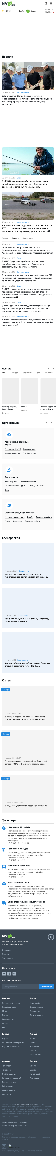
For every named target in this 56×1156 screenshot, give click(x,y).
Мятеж (24, 407)
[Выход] (51, 3)
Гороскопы (6, 1094)
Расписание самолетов (19, 826)
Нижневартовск (22, 92)
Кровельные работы (44, 517)
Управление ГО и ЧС (13, 449)
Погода (5, 1023)
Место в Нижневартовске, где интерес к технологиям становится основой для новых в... (26, 575)
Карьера (6, 1038)
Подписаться (46, 986)
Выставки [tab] (49, 372)
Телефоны (6, 1070)
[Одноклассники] (9, 973)
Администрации (11, 481)
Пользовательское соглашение (14, 1122)
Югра (18, 178)
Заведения (34, 1046)
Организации (11, 423)
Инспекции (41, 486)
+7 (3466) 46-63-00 (16, 860)
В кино (33, 1038)
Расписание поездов (18, 848)
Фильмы (33, 1050)
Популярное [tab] (27, 238)
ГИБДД (32, 486)
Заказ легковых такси (18, 882)
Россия (5, 1015)
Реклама (5, 954)
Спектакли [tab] (27, 372)
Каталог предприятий (11, 1078)
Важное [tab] (15, 238)
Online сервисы (8, 1074)
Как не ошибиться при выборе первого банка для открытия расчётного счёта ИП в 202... (27, 664)
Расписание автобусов (19, 865)
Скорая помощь (29, 449)
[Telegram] (14, 973)
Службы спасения (30, 453)
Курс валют (35, 1003)
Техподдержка (8, 958)
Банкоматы (35, 1011)
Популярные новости (11, 1003)
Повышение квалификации (14, 1042)
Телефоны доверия (12, 453)
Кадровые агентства (11, 1046)
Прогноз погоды (9, 1082)
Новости (7, 57)
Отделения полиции (28, 481)
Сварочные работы (32, 521)
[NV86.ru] (9, 4)
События (34, 1042)
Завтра (33, 1070)
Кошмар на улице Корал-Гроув (9, 408)
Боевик (24, 410)
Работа (5, 1034)
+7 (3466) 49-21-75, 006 (18, 843)
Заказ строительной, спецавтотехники (27, 901)
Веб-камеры (7, 1086)
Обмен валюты (36, 1015)
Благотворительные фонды (15, 486)
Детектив (5, 413)
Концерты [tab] (15, 372)
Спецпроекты (11, 538)
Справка (6, 1061)
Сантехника (17, 521)
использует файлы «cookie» (26, 1104)
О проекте (6, 950)
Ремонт (7, 521)
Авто (4, 1027)
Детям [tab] (38, 372)
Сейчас (33, 1066)
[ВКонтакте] (4, 973)
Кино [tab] (4, 372)
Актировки (34, 1078)
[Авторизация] (46, 3)
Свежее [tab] (5, 238)
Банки (33, 998)
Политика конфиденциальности (14, 1126)
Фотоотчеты (35, 1054)
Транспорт (9, 820)
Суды (7, 490)
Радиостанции (8, 1090)
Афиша (6, 368)
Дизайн (30, 517)
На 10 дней (35, 1074)
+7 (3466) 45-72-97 (16, 877)
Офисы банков (36, 1007)
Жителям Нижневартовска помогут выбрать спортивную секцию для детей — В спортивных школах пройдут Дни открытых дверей (27, 322)
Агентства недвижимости (14, 517)
